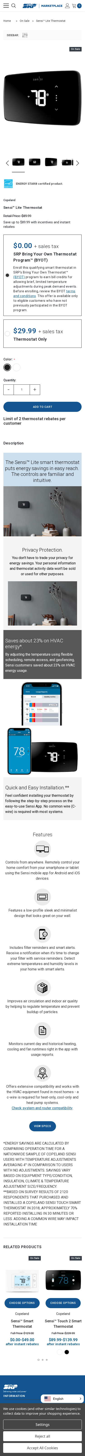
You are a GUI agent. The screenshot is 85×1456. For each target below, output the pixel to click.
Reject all (42, 1436)
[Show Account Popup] (67, 5)
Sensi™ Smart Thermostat (22, 1324)
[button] (62, 1399)
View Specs (42, 1126)
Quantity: (9, 380)
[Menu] (6, 5)
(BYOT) (19, 277)
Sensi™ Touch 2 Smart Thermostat (63, 1324)
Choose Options (22, 1303)
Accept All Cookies (42, 1447)
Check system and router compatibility (42, 1108)
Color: (8, 359)
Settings (43, 1424)
